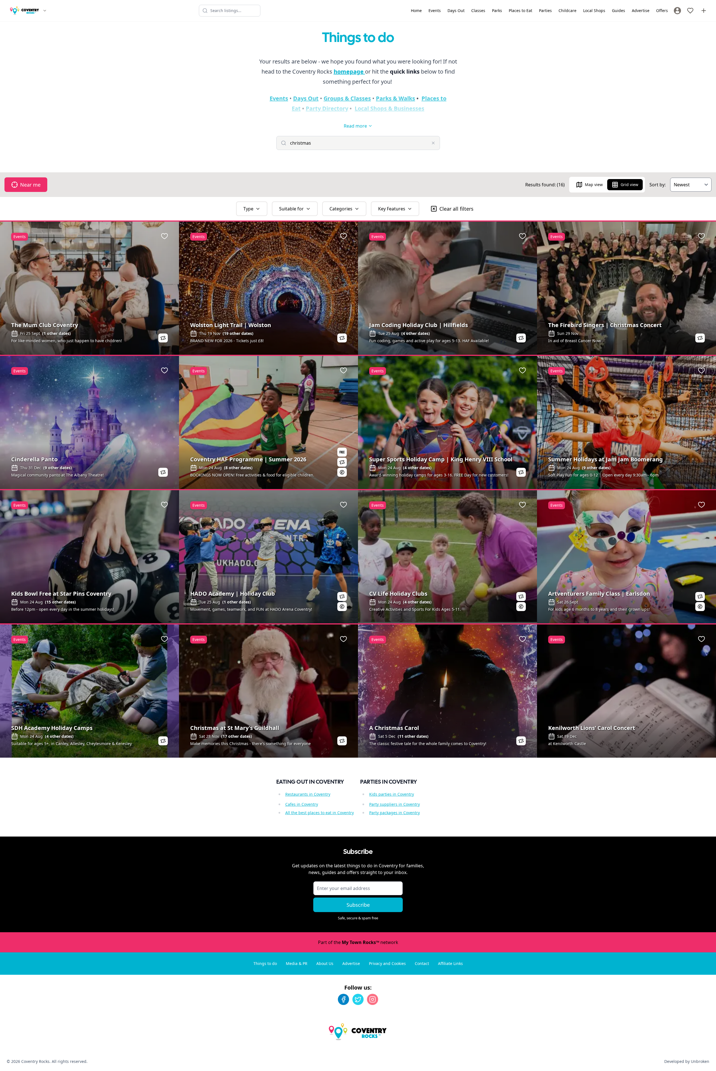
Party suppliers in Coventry (394, 804)
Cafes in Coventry (301, 804)
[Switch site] (44, 10)
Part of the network (358, 942)
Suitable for (291, 209)
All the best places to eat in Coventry (319, 812)
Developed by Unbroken (686, 1061)
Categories (340, 209)
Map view (594, 184)
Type (248, 209)
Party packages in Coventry (394, 812)
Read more (355, 126)
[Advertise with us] (703, 10)
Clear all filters (456, 208)
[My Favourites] (690, 10)
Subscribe (358, 904)
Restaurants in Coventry (307, 794)
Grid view (629, 184)
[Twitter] (358, 999)
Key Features (391, 209)
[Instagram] (372, 999)
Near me (30, 184)
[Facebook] (343, 999)
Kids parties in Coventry (391, 794)
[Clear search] (433, 143)
